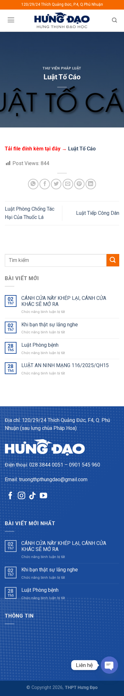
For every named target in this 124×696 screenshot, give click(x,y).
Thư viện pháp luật (62, 68)
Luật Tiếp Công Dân (97, 213)
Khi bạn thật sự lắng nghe (49, 325)
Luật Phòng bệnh (40, 345)
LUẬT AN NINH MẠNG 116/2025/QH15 (65, 365)
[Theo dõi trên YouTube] (43, 496)
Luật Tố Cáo (82, 149)
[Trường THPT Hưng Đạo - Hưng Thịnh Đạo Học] (62, 20)
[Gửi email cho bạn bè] (68, 184)
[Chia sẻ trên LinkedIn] (91, 184)
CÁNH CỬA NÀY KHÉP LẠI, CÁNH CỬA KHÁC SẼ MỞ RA (63, 301)
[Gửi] (113, 260)
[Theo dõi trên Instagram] (21, 496)
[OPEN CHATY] (109, 665)
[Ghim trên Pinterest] (79, 184)
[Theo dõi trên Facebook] (10, 496)
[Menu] (11, 20)
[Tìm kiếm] (114, 20)
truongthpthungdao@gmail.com (53, 479)
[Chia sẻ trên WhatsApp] (33, 184)
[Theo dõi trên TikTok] (32, 496)
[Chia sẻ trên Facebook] (44, 184)
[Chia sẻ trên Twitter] (56, 184)
